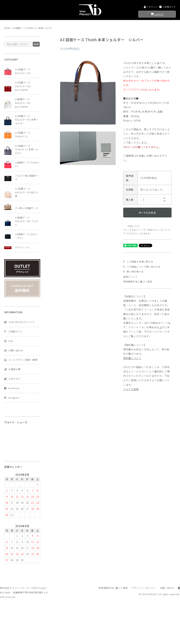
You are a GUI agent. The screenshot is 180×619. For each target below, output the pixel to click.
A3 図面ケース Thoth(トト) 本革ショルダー (33, 27)
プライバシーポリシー (144, 588)
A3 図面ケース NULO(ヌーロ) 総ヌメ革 (26, 192)
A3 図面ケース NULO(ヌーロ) (22, 71)
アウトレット (22, 247)
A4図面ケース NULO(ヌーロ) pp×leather (22, 102)
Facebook (14, 388)
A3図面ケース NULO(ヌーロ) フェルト (26, 221)
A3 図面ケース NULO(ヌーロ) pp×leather (22, 86)
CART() (158, 14)
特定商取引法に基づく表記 (137, 281)
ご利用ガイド (15, 331)
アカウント (152, 6)
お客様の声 (14, 369)
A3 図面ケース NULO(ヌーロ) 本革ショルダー (26, 119)
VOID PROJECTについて (22, 322)
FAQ (10, 341)
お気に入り (133, 226)
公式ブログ (14, 378)
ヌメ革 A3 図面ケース (26, 208)
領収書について (132, 358)
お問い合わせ (15, 350)
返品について (130, 276)
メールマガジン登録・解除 (22, 359)
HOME (7, 27)
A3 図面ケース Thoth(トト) (22, 134)
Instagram (13, 397)
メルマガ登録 (131, 389)
